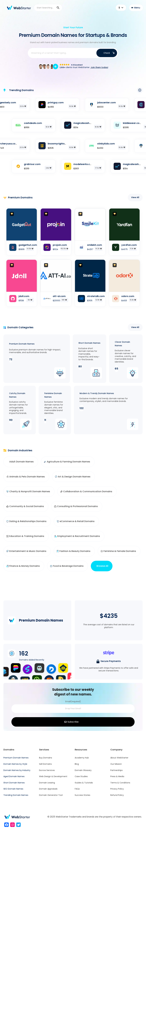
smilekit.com (94, 245)
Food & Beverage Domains (68, 566)
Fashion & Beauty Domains (74, 551)
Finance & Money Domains (24, 566)
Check (107, 53)
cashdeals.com (21, 123)
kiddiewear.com (120, 123)
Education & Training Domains (26, 536)
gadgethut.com (28, 245)
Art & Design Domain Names (74, 476)
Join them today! (99, 67)
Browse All (102, 566)
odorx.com (127, 296)
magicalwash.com (73, 123)
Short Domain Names (89, 343)
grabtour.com (20, 164)
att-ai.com (59, 296)
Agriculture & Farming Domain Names (68, 461)
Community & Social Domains (26, 506)
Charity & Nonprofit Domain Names (29, 491)
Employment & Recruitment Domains (78, 536)
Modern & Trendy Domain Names (97, 393)
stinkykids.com (94, 143)
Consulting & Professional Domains (77, 506)
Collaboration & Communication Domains (87, 491)
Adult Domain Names (21, 461)
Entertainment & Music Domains (27, 551)
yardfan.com (129, 245)
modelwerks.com (72, 164)
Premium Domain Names (22, 343)
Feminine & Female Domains (120, 551)
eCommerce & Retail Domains (77, 521)
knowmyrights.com (47, 143)
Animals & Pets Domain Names (27, 476)
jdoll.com (24, 296)
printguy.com (44, 102)
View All (135, 197)
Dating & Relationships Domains (27, 521)
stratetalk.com (96, 296)
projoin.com (60, 245)
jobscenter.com (95, 102)
